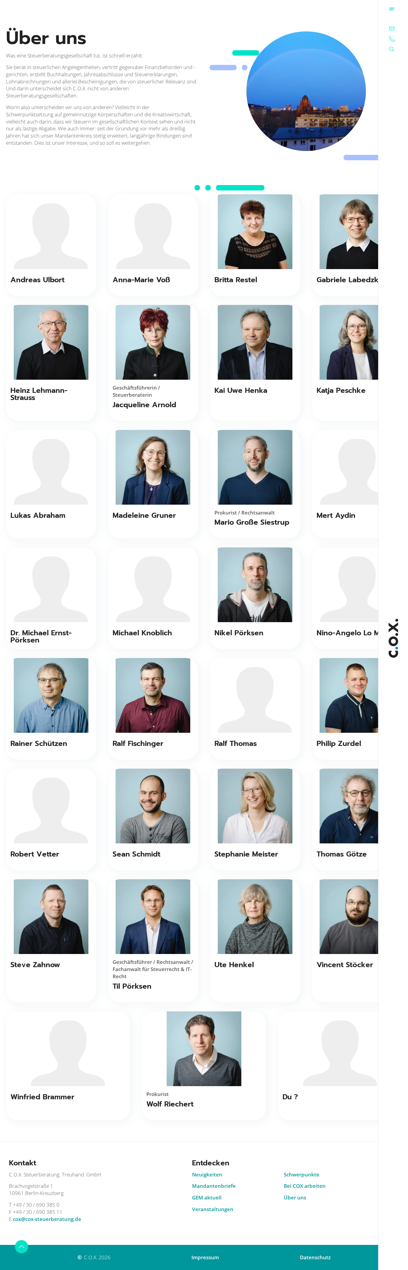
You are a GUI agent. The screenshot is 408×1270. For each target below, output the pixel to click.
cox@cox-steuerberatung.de (47, 1219)
